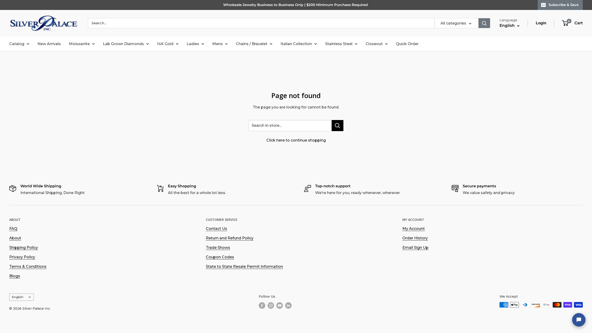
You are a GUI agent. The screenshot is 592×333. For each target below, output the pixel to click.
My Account (413, 228)
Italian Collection (296, 44)
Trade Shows (218, 247)
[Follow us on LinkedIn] (288, 305)
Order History (415, 238)
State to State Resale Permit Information (244, 266)
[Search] (484, 23)
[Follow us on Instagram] (271, 305)
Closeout (374, 44)
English (17, 297)
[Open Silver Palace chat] (579, 320)
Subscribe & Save (564, 5)
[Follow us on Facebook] (262, 305)
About (15, 238)
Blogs (14, 276)
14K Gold (165, 44)
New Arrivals (49, 44)
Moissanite (79, 44)
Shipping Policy (23, 247)
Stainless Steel (338, 44)
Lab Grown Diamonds (123, 44)
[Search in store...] (337, 125)
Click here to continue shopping (296, 140)
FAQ (13, 228)
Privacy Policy (22, 257)
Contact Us (216, 228)
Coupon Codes (220, 257)
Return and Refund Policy (229, 238)
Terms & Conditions (27, 266)
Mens (217, 44)
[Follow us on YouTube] (279, 305)
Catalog (16, 44)
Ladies (193, 44)
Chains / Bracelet (251, 44)
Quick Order (407, 44)
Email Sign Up (415, 247)
